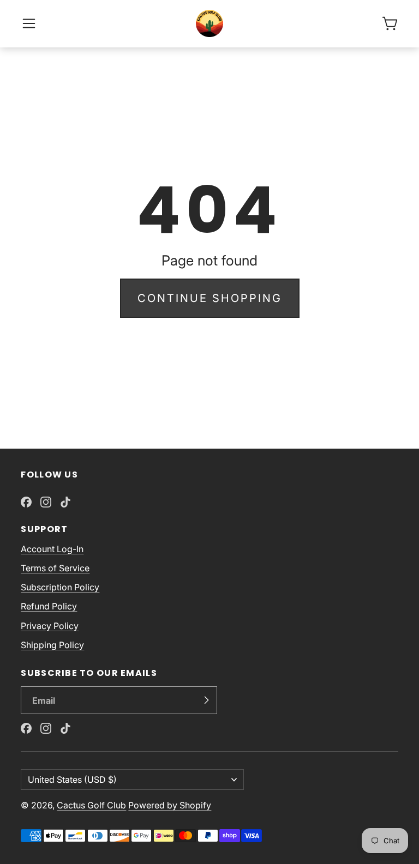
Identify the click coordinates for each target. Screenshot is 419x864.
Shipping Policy (52, 644)
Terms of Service (55, 568)
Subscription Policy (60, 587)
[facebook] (26, 502)
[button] (29, 23)
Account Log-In (52, 548)
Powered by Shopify (169, 805)
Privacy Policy (50, 625)
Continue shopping (209, 298)
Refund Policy (49, 606)
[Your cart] (390, 23)
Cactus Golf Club (91, 805)
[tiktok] (65, 502)
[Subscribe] (206, 700)
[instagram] (45, 502)
